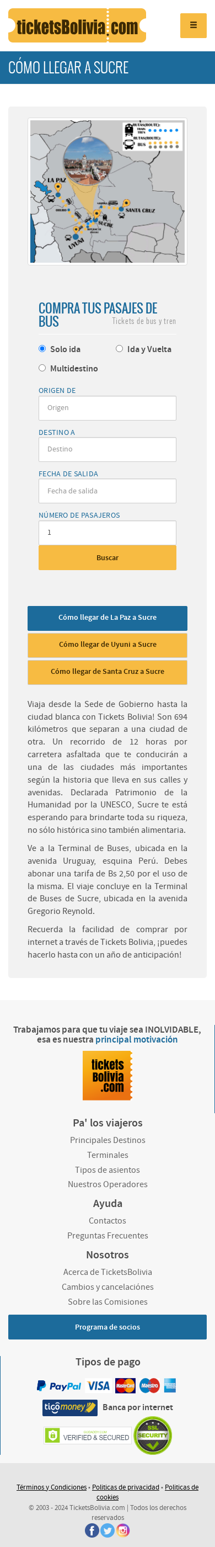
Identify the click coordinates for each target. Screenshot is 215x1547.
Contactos (107, 1220)
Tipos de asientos (107, 1170)
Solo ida (64, 349)
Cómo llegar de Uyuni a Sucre (108, 645)
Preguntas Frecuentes (107, 1235)
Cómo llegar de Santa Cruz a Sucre (107, 672)
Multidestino (73, 369)
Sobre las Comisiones (108, 1301)
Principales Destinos (108, 1140)
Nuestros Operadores (108, 1184)
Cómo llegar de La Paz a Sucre (107, 618)
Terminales (107, 1155)
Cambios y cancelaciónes (108, 1287)
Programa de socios (107, 1327)
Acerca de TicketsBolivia (107, 1272)
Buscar (107, 558)
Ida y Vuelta (148, 349)
